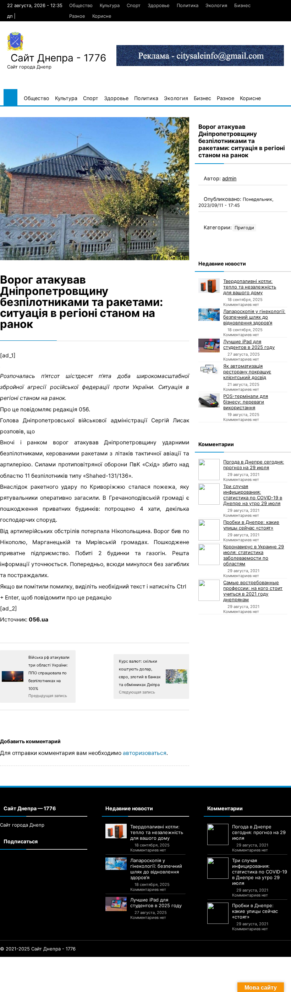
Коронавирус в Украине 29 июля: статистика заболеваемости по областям (253, 555)
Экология (216, 5)
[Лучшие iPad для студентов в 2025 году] (209, 345)
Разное (77, 16)
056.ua (38, 619)
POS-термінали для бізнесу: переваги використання (245, 401)
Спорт (134, 5)
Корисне (101, 16)
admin (229, 178)
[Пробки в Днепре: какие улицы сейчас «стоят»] (209, 530)
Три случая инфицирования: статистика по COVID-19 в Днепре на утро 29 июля (252, 494)
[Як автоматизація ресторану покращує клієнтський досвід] (209, 369)
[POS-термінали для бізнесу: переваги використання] (209, 400)
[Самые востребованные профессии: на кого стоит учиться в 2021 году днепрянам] (209, 590)
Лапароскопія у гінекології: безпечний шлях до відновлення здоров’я (254, 316)
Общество (81, 5)
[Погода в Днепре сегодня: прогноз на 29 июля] (209, 469)
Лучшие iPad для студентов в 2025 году (249, 344)
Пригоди (244, 227)
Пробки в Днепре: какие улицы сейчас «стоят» (251, 525)
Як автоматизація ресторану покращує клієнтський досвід (247, 371)
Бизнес (242, 5)
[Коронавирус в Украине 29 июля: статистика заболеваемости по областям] (209, 554)
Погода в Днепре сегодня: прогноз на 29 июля (253, 464)
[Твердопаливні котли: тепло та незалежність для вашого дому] (209, 285)
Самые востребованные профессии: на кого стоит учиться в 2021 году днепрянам (252, 591)
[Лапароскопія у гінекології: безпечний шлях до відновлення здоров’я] (209, 314)
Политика (187, 5)
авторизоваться (144, 753)
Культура (110, 5)
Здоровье (159, 5)
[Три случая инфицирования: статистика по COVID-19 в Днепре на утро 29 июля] (209, 494)
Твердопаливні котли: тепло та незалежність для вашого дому (249, 286)
